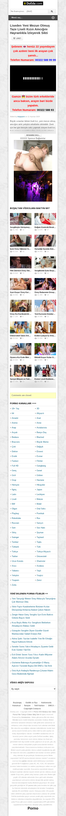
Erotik (14, 456)
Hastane (40, 480)
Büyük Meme (43, 442)
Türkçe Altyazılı (44, 551)
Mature (40, 499)
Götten (40, 475)
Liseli (14, 499)
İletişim (27, 706)
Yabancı (15, 570)
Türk (39, 547)
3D (38, 408)
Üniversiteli (42, 556)
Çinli (14, 447)
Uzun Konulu (17, 561)
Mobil (39, 504)
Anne (39, 423)
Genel (39, 470)
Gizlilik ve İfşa (31, 703)
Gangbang (41, 466)
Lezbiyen (41, 494)
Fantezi (15, 461)
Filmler (40, 461)
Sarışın (40, 523)
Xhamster (41, 561)
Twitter (15, 556)
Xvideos (40, 566)
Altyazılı (40, 413)
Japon (39, 489)
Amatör (15, 418)
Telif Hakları (39, 706)
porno (24, 761)
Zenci (39, 580)
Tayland (40, 537)
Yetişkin (15, 575)
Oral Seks (41, 509)
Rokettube (16, 518)
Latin (14, 494)
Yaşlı (39, 570)
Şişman (40, 532)
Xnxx (14, 566)
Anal (39, 418)
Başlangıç (17, 703)
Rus (38, 518)
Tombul (15, 542)
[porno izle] (33, 186)
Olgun (14, 509)
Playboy (15, 513)
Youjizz (40, 575)
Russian (15, 523)
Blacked (40, 437)
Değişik (40, 447)
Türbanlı (15, 547)
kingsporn (21, 116)
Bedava (15, 437)
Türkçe (15, 551)
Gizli (14, 475)
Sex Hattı (41, 528)
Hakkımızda (46, 703)
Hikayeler (41, 485)
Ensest (40, 451)
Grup (14, 480)
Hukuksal (16, 706)
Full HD (15, 466)
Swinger (15, 537)
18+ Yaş (15, 408)
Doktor (15, 451)
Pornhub (40, 513)
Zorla (14, 585)
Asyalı (14, 432)
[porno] (33, 155)
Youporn (15, 580)
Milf (13, 504)
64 (13, 413)
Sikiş (14, 532)
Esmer (40, 456)
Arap (14, 427)
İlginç (14, 489)
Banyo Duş (42, 432)
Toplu (39, 542)
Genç (14, 470)
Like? (18, 38)
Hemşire (15, 485)
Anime (14, 423)
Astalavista (42, 427)
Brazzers (16, 442)
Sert (14, 528)
